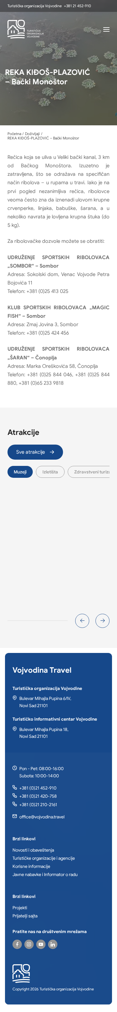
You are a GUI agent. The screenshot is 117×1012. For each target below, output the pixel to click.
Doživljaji (32, 134)
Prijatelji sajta (24, 916)
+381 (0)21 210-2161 (38, 804)
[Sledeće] (102, 621)
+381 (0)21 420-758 (38, 796)
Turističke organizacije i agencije (43, 858)
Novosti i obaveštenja (33, 850)
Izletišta (50, 472)
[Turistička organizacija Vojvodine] (25, 29)
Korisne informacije (31, 866)
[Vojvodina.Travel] (29, 944)
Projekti (19, 907)
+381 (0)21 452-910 (37, 788)
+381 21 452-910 (77, 5)
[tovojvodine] (17, 944)
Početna (14, 134)
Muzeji (20, 472)
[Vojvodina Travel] (41, 944)
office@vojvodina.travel (42, 817)
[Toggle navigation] (106, 29)
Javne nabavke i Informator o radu (45, 874)
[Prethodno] (82, 621)
